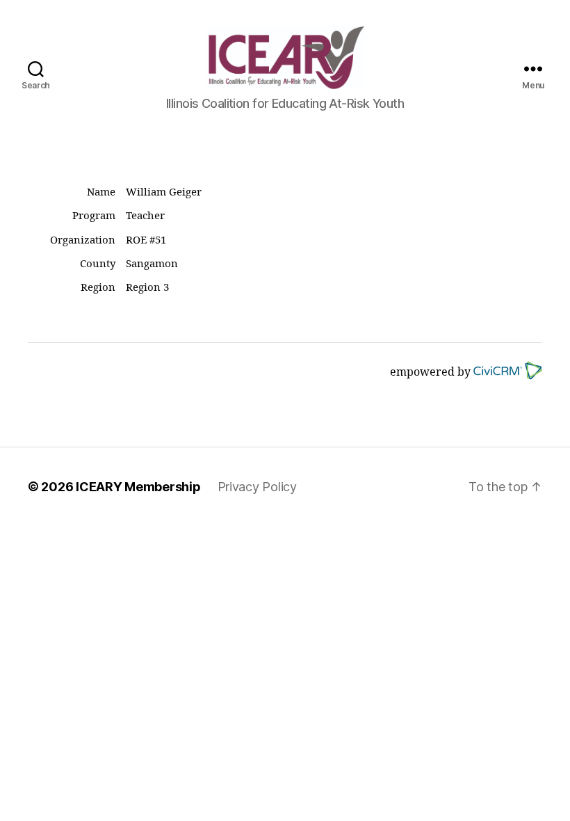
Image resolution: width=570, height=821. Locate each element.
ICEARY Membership (138, 486)
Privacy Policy (257, 486)
